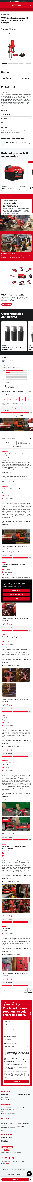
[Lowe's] (3, 1163)
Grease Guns (6, 9)
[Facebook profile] (9, 1158)
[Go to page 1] (4, 63)
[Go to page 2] (10, 63)
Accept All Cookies (16, 598)
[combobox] (16, 1046)
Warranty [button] (4, 123)
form (5, 1074)
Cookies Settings (16, 590)
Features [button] (4, 110)
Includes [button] (4, 118)
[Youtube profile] (6, 1158)
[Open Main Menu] (2, 5)
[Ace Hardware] (7, 1163)
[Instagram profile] (2, 1158)
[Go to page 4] (21, 63)
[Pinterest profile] (13, 1158)
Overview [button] (4, 92)
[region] (16, 177)
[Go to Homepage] (16, 5)
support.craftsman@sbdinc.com (20, 1074)
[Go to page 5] (28, 63)
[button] (16, 76)
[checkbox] (4, 1052)
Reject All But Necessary (16, 594)
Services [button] (4, 127)
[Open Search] (30, 5)
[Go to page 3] (15, 63)
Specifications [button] (5, 114)
